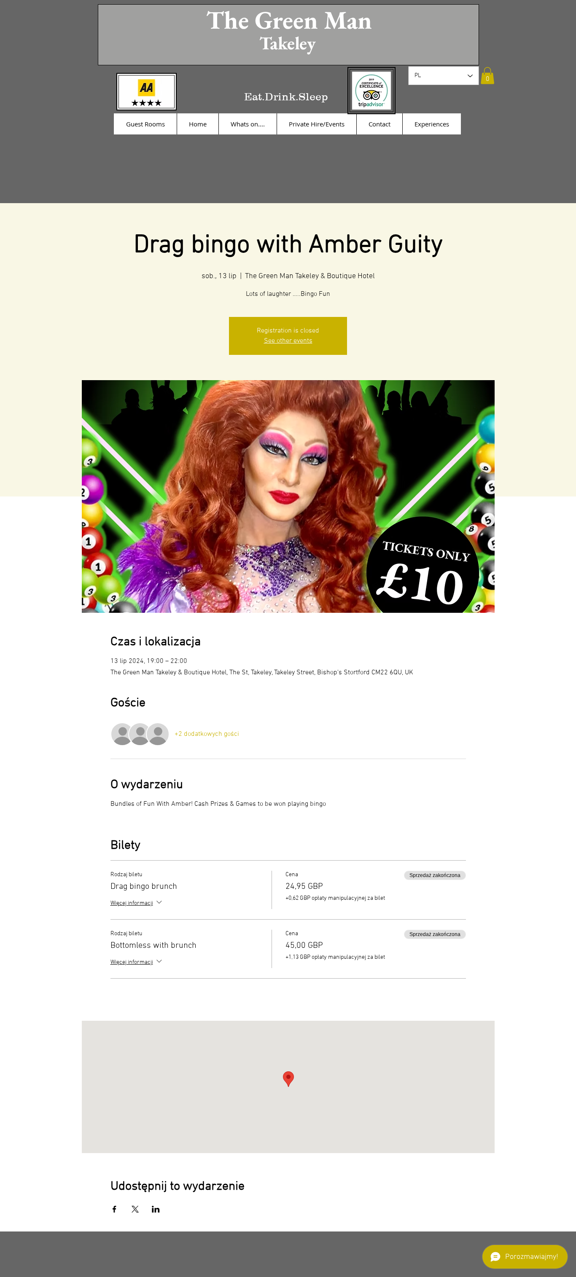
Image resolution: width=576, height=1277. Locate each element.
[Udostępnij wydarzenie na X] (135, 1209)
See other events (288, 341)
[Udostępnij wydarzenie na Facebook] (114, 1209)
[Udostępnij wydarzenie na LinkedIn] (156, 1209)
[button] (487, 75)
